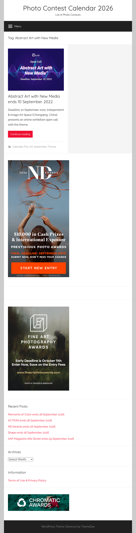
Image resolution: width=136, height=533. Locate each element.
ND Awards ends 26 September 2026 (31, 426)
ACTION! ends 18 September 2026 (30, 420)
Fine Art (28, 146)
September (40, 146)
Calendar (18, 146)
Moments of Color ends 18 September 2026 (36, 414)
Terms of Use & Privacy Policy (27, 480)
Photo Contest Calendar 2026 (68, 8)
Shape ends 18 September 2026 (28, 432)
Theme (52, 146)
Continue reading (20, 134)
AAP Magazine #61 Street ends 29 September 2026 (41, 438)
